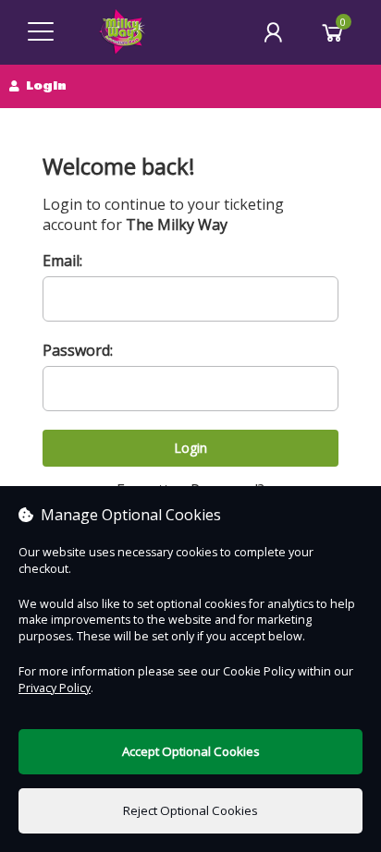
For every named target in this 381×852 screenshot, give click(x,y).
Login (190, 447)
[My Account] (273, 32)
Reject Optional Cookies (190, 810)
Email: (62, 260)
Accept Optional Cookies (191, 751)
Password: (78, 350)
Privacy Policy (54, 688)
